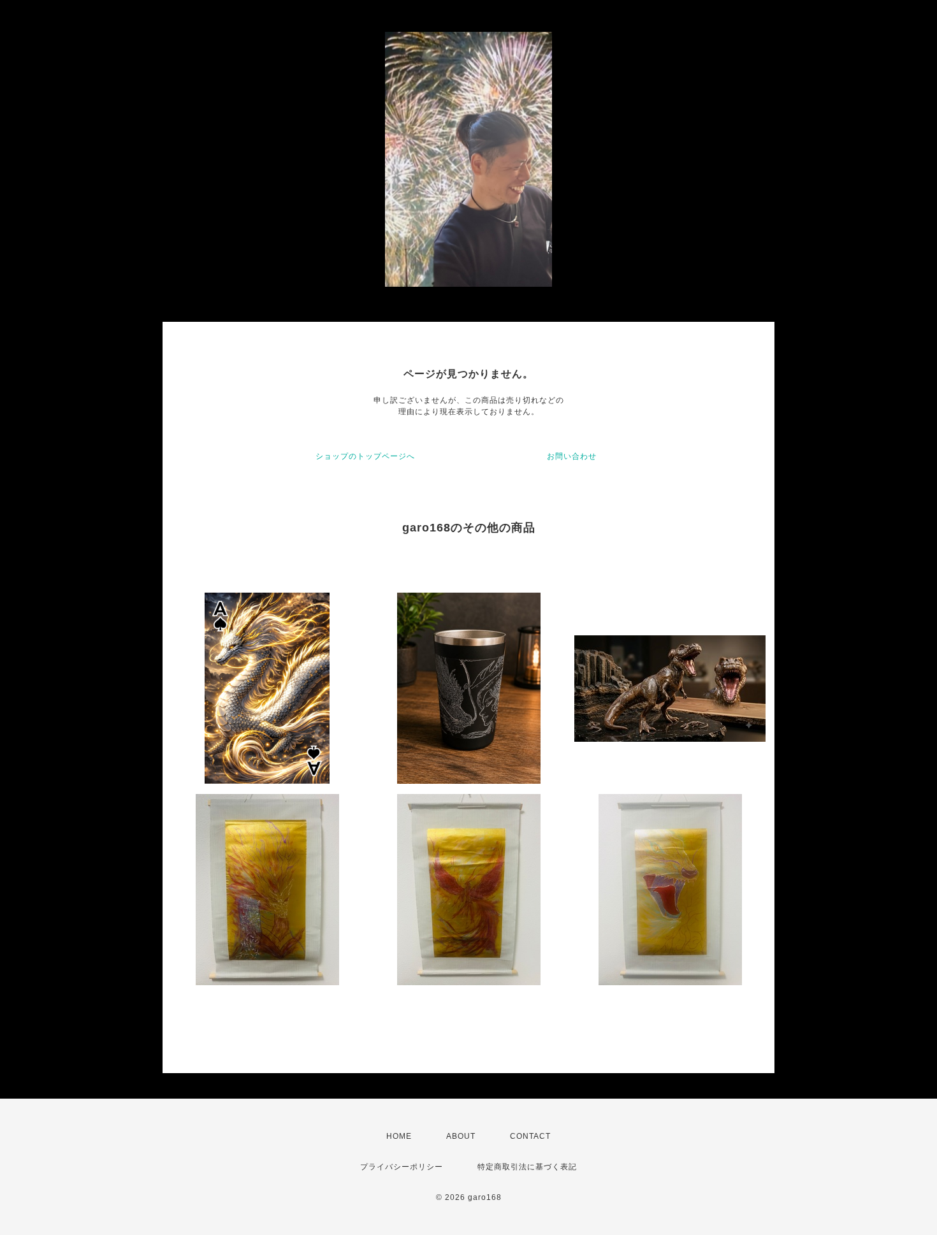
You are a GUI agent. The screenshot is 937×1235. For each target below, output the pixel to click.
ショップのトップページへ (365, 456)
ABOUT (461, 1136)
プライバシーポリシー (401, 1166)
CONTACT (530, 1136)
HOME (399, 1136)
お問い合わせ (572, 456)
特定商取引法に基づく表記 (527, 1166)
